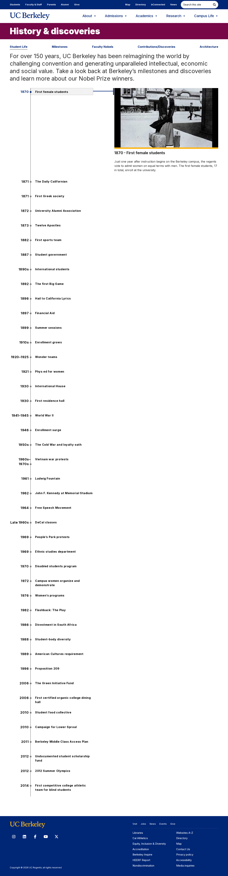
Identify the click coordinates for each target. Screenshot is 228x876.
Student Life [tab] (18, 46)
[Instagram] (14, 837)
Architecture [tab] (209, 46)
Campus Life (204, 16)
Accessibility (184, 860)
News (173, 4)
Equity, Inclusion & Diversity (149, 843)
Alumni (65, 4)
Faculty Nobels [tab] (102, 46)
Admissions (114, 16)
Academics (145, 16)
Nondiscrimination (143, 865)
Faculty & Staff (33, 4)
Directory (140, 4)
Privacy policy (184, 854)
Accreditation (141, 849)
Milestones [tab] (60, 46)
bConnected (158, 4)
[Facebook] (35, 837)
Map (127, 4)
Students (15, 4)
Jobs (143, 823)
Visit (135, 823)
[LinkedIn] (24, 837)
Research (174, 16)
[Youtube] (46, 837)
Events (163, 823)
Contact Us (183, 849)
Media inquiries (185, 865)
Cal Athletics (140, 838)
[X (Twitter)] (56, 837)
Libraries (138, 832)
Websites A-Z (184, 832)
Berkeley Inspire (142, 854)
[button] (214, 5)
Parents (51, 4)
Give (76, 4)
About (87, 16)
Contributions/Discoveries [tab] (156, 46)
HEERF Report (141, 860)
